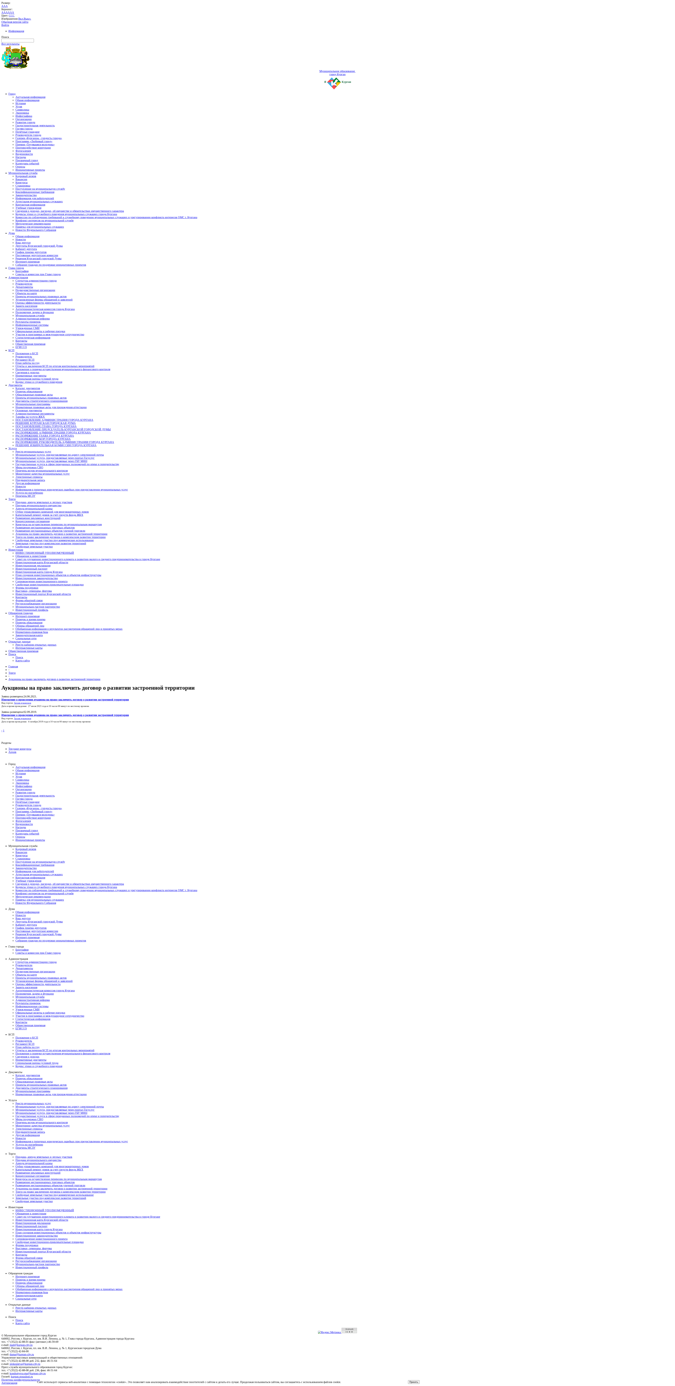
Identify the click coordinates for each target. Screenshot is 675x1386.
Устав (18, 106)
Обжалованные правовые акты (34, 394)
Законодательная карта (29, 635)
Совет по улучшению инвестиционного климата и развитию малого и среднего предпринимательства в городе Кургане (87, 559)
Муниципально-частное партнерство (37, 606)
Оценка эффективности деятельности (38, 302)
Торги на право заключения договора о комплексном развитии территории (60, 537)
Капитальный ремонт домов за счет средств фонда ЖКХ (49, 514)
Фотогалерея (23, 150)
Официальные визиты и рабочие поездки (40, 331)
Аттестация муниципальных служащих (39, 201)
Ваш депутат (23, 242)
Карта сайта (22, 660)
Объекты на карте (26, 293)
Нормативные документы (30, 375)
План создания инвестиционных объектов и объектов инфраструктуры (58, 575)
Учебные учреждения (28, 207)
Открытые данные (19, 641)
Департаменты (24, 286)
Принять (413, 1382)
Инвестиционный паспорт (31, 568)
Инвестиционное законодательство (36, 578)
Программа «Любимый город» (33, 141)
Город (11, 93)
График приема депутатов (31, 252)
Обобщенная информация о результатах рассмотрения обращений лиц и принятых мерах (69, 628)
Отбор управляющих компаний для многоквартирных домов (52, 511)
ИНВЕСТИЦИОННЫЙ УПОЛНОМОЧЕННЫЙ (44, 552)
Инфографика (23, 116)
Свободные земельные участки (34, 546)
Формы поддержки (26, 587)
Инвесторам (15, 549)
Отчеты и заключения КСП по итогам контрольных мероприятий (54, 366)
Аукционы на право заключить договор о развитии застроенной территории (61, 533)
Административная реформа (32, 318)
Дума (11, 233)
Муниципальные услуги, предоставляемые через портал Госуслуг (55, 457)
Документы (15, 385)
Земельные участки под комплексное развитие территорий (50, 543)
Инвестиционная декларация (32, 565)
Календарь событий (27, 163)
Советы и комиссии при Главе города (38, 274)
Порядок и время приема (30, 619)
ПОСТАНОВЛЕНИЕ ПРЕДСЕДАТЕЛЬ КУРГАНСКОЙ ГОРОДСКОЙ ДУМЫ (63, 429)
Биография (21, 271)
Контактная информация (30, 204)
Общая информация (27, 100)
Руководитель (23, 356)
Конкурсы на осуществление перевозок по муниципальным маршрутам (58, 524)
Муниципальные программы (32, 404)
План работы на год (27, 362)
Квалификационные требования (34, 191)
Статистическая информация (32, 337)
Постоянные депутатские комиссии (36, 255)
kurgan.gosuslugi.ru (22, 1376)
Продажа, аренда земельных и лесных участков (43, 502)
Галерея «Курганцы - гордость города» (38, 138)
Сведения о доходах (27, 372)
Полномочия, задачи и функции (34, 312)
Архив (12, 752)
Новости (20, 239)
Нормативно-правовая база (31, 632)
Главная (13, 666)
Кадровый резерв (25, 176)
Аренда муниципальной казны (34, 508)
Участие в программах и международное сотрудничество (49, 334)
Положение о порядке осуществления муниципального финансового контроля (62, 369)
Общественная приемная (30, 343)
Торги (12, 499)
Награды (20, 157)
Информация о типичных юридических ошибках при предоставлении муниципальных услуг (71, 489)
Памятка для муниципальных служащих (39, 226)
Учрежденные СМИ (27, 328)
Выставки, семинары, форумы (33, 590)
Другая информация (27, 483)
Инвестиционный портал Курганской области (43, 594)
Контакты (21, 340)
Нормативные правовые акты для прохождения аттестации (51, 407)
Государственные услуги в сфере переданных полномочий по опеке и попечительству (67, 464)
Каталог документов (27, 388)
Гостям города (24, 128)
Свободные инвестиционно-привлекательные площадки (49, 584)
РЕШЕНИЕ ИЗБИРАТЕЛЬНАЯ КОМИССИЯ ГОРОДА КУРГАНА (56, 445)
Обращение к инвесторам (30, 556)
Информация (16, 31)
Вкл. (21, 18)
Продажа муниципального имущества (38, 505)
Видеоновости (24, 153)
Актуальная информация (30, 97)
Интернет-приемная (27, 261)
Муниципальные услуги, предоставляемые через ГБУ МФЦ (51, 461)
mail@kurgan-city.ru (21, 1344)
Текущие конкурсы (19, 748)
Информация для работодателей (34, 198)
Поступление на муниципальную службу (40, 188)
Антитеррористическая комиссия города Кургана (45, 309)
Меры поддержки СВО (29, 467)
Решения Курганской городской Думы (38, 258)
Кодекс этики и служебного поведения (38, 381)
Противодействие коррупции (33, 147)
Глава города (16, 267)
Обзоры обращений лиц (29, 625)
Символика (22, 109)
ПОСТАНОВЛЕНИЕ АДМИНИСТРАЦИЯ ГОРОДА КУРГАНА (54, 419)
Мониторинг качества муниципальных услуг (42, 473)
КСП (11, 350)
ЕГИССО (21, 347)
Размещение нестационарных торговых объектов (45, 527)
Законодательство (26, 195)
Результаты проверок (28, 321)
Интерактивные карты (29, 647)
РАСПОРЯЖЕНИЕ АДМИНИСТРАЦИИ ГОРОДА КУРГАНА (53, 432)
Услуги (12, 448)
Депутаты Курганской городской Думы (39, 245)
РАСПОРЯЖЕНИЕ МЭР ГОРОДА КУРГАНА (43, 438)
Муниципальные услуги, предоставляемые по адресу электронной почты (59, 454)
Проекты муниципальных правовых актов (41, 296)
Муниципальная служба (22, 172)
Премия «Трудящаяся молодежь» (35, 144)
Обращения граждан (20, 613)
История (20, 103)
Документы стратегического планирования (41, 400)
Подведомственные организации (35, 290)
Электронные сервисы (29, 476)
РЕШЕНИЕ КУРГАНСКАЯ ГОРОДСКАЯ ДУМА (45, 423)
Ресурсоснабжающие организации (36, 603)
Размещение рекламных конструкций (37, 518)
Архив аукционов (22, 703)
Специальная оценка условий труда (36, 378)
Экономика (22, 112)
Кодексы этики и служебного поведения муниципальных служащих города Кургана (66, 214)
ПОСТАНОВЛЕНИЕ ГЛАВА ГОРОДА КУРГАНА (46, 426)
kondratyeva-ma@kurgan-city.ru (28, 1373)
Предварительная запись (30, 480)
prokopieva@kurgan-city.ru (25, 1363)
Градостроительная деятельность (35, 125)
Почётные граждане (27, 131)
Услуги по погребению (29, 492)
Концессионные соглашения (32, 521)
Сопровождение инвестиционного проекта (41, 581)
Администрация (18, 277)
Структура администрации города (36, 280)
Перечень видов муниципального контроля (41, 470)
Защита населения (26, 305)
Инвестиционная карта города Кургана (39, 571)
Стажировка (22, 185)
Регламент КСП (24, 359)
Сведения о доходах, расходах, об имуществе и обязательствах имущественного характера (69, 210)
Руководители (23, 283)
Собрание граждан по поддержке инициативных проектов (50, 264)
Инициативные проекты (30, 169)
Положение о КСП (26, 353)
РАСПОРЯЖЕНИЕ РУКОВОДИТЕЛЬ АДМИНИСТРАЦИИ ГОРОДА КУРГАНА (64, 442)
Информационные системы (32, 324)
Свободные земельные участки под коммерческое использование (54, 540)
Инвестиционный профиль (31, 609)
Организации (23, 119)
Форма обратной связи (29, 600)
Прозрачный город (26, 160)
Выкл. (27, 18)
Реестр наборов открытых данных (35, 644)
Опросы (20, 166)
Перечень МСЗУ (25, 495)
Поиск (12, 654)
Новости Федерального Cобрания (35, 229)
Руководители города (28, 134)
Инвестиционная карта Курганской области (41, 562)
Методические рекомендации (33, 223)
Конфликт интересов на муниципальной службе (44, 220)
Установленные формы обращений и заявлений (44, 299)
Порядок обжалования (28, 391)
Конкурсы (21, 182)
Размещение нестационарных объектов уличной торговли (50, 530)
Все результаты (10, 43)
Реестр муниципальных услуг (33, 451)
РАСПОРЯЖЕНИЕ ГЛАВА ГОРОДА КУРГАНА (44, 435)
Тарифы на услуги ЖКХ (30, 416)
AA (3, 12)
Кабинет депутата (26, 248)
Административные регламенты (34, 413)
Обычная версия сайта (14, 21)
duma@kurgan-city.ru (22, 1354)
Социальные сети (26, 638)
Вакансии (21, 179)
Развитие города (25, 122)
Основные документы (28, 410)
